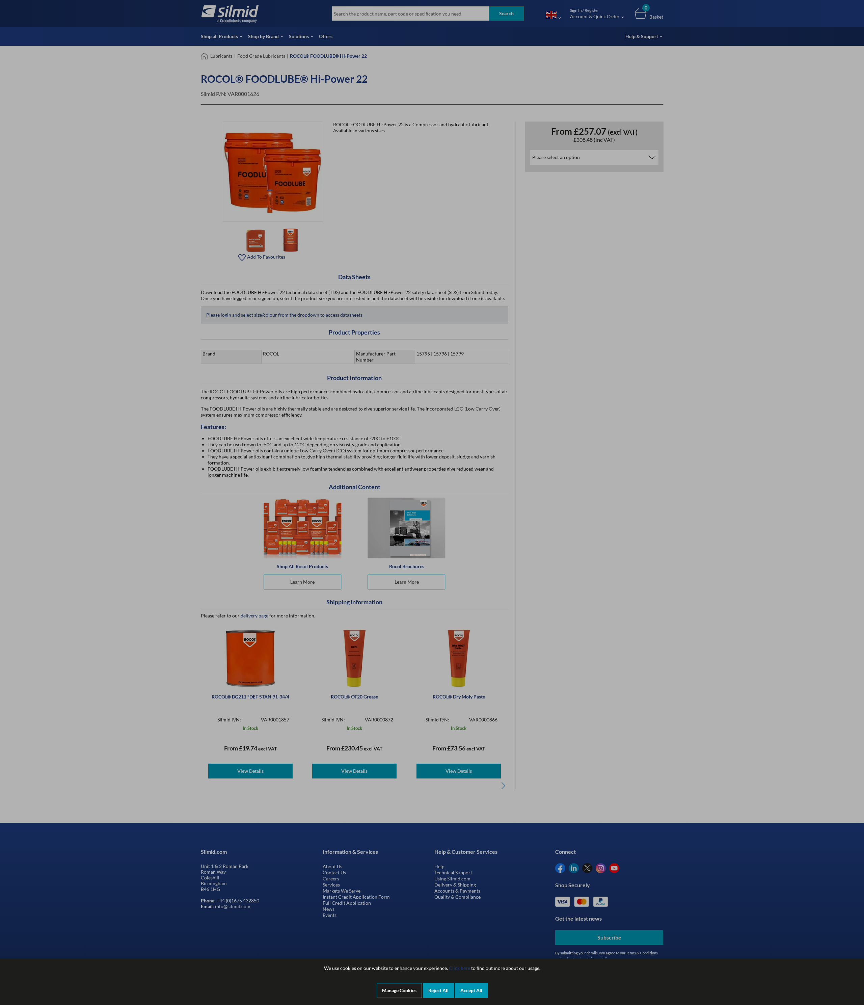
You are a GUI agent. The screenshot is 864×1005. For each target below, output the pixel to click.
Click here (459, 968)
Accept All (471, 990)
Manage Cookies (399, 990)
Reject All (438, 990)
